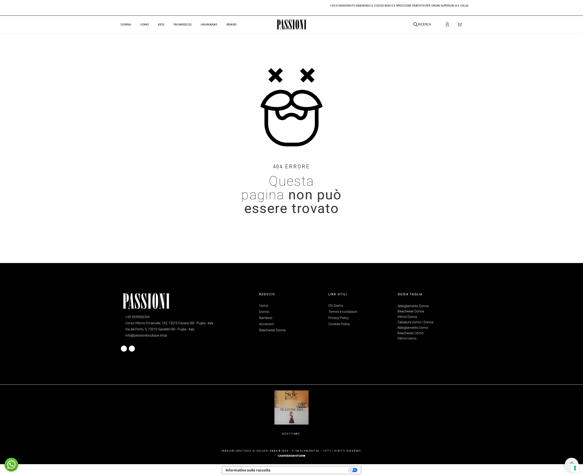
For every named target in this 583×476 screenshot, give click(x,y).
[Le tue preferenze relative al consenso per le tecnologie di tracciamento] (575, 468)
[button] (11, 464)
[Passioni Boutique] (291, 24)
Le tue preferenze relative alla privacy (311, 470)
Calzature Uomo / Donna (415, 322)
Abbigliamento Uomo (413, 327)
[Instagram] (132, 348)
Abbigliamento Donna (413, 306)
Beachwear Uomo (411, 333)
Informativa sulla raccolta (248, 470)
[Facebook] (124, 348)
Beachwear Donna (411, 311)
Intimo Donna (407, 317)
